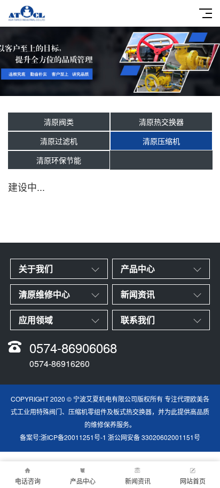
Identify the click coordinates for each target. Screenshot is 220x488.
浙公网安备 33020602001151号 (154, 437)
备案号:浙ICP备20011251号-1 (63, 437)
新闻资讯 (138, 480)
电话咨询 (28, 480)
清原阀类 (59, 121)
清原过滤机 (58, 140)
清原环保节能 (58, 160)
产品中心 (83, 480)
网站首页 (193, 480)
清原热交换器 (161, 121)
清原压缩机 (161, 140)
